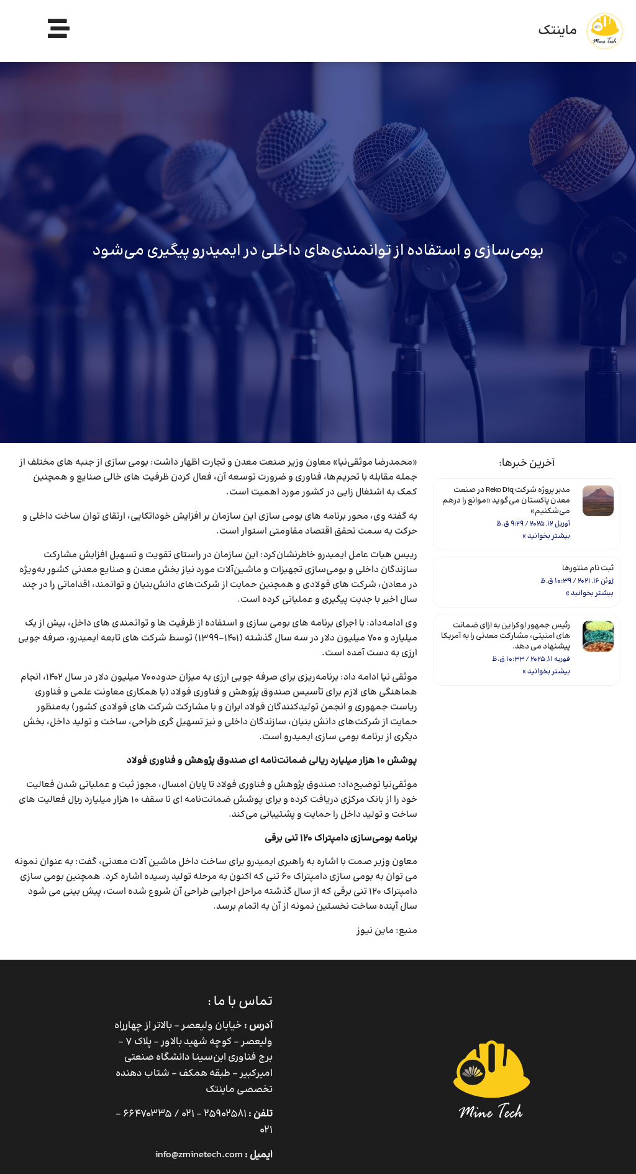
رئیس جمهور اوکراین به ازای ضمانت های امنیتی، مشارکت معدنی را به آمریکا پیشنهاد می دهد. (505, 636)
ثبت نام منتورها (588, 568)
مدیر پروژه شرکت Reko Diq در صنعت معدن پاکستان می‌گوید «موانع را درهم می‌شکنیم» (506, 500)
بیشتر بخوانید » (546, 536)
